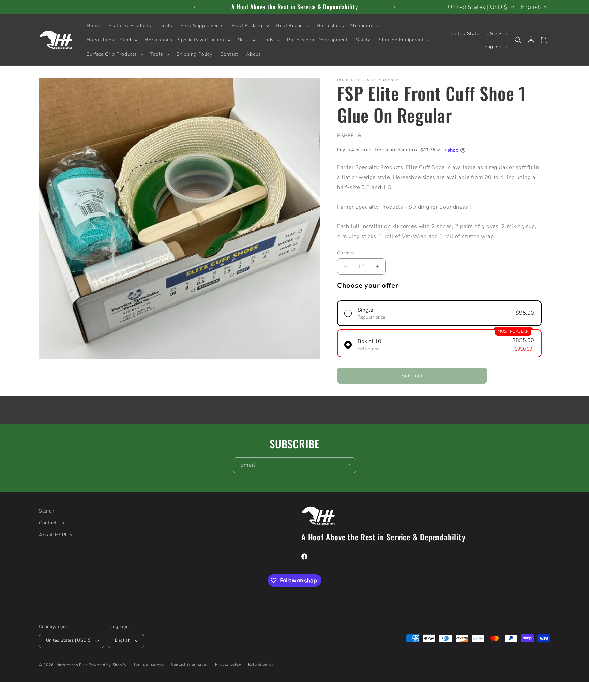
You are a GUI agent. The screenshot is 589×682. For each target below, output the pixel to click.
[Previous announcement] (194, 6)
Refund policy (261, 664)
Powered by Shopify (108, 664)
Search (47, 511)
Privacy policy (228, 664)
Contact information (189, 664)
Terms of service (148, 664)
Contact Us (51, 523)
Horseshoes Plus (72, 664)
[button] (250, 25)
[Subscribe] (348, 465)
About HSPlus (55, 535)
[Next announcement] (394, 6)
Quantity (346, 253)
